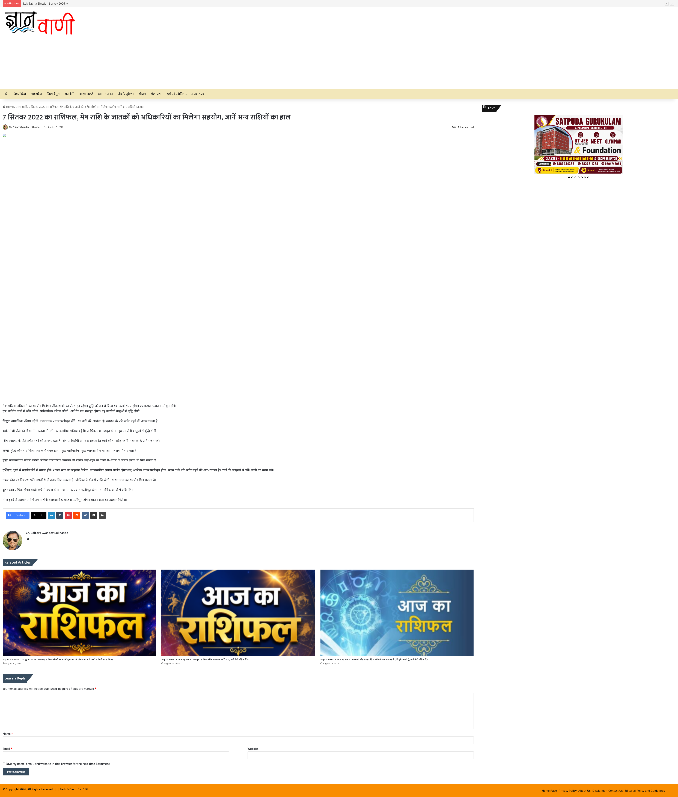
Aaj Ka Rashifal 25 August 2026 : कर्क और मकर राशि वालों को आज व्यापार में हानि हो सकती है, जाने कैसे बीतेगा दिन (374, 660)
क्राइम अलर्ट (86, 94)
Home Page (549, 791)
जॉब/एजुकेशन (126, 94)
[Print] (102, 515)
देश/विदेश (20, 94)
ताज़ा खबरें (21, 107)
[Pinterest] (68, 515)
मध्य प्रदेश (36, 94)
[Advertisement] (339, 62)
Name (8, 734)
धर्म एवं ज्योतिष (175, 94)
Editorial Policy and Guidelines (645, 791)
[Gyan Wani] (39, 21)
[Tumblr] (59, 515)
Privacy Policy (568, 791)
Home (9, 107)
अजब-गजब (197, 94)
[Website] (28, 539)
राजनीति (69, 94)
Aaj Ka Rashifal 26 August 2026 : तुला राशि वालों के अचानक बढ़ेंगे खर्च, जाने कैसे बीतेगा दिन (205, 660)
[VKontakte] (85, 515)
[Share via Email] (93, 515)
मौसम (142, 94)
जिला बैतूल (53, 94)
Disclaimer (599, 791)
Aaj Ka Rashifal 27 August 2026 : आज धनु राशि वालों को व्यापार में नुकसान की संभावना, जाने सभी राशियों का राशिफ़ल (58, 660)
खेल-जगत (156, 94)
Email (7, 749)
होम (7, 94)
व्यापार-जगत (105, 94)
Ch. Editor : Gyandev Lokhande (24, 127)
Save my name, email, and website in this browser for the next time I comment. (58, 764)
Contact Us (615, 791)
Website (253, 749)
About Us (584, 791)
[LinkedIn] (51, 515)
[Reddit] (76, 515)
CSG (85, 789)
